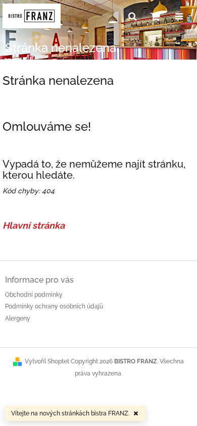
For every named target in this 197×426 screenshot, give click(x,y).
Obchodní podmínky (34, 294)
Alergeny (17, 318)
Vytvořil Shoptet (47, 361)
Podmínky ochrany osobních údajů (54, 306)
